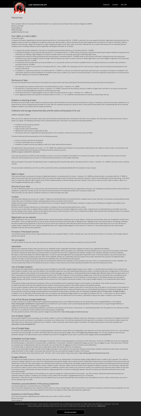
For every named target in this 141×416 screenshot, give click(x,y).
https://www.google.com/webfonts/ (23, 304)
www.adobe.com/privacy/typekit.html (23, 324)
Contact (115, 5)
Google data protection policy (88, 332)
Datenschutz (101, 406)
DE (122, 5)
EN (126, 5)
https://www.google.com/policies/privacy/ (75, 312)
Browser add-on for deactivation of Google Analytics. (108, 291)
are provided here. (106, 334)
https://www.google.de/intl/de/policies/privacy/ (94, 353)
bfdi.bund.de (44, 74)
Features (106, 5)
